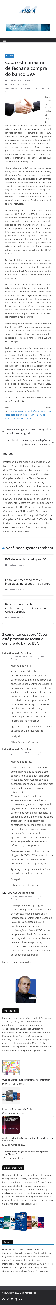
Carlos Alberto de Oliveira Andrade (19, 88)
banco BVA (11, 84)
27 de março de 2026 (15, 1144)
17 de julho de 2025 (15, 1158)
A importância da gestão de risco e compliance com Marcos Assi (25, 1153)
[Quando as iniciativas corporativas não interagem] (28, 1066)
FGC (36, 88)
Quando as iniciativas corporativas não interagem (26, 1080)
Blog (22, 1292)
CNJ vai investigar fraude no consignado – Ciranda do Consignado (28, 431)
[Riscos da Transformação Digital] (28, 1095)
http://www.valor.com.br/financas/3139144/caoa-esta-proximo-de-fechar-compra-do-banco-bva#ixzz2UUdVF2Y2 (28, 415)
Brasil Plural (22, 84)
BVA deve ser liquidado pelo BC (26, 559)
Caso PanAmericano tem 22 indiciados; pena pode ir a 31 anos (27, 582)
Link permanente (45, 658)
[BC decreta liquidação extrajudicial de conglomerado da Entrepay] (28, 1125)
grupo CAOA (44, 88)
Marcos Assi (10, 892)
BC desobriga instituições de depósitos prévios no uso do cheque (29, 442)
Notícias (9, 56)
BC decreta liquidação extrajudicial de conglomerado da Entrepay (27, 1139)
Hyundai (8, 92)
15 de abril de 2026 (14, 1084)
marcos (30, 80)
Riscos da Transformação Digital (17, 1109)
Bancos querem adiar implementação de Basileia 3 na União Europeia (26, 608)
